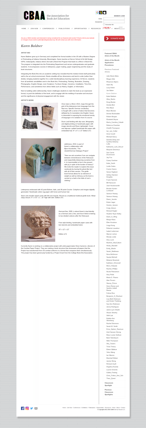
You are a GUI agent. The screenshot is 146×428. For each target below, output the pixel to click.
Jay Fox (109, 157)
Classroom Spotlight (109, 384)
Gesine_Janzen (112, 205)
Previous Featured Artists (112, 70)
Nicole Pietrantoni (112, 271)
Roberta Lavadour (113, 228)
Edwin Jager (110, 202)
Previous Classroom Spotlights (109, 392)
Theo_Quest (110, 378)
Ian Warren (110, 355)
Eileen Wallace (111, 349)
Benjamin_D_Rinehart (114, 296)
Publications (64, 28)
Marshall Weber (112, 358)
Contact (123, 407)
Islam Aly (109, 85)
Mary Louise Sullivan (113, 335)
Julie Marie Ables (112, 76)
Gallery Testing (111, 372)
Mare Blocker (111, 111)
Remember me (109, 24)
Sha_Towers (110, 343)
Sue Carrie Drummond (110, 154)
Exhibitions (84, 407)
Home (24, 28)
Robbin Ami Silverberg (110, 319)
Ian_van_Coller (111, 131)
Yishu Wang (110, 352)
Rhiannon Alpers (112, 82)
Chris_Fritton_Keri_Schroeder (114, 375)
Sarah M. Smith (112, 326)
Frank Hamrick (111, 180)
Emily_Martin (111, 248)
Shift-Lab (109, 315)
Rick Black (110, 108)
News (107, 28)
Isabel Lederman (112, 231)
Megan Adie (110, 79)
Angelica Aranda (112, 367)
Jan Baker (110, 90)
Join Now (34, 28)
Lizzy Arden (110, 88)
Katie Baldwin (111, 96)
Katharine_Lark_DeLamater (114, 147)
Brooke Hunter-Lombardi (111, 190)
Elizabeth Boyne (112, 119)
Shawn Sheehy (111, 313)
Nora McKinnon (112, 254)
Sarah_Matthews (112, 251)
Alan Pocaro (110, 280)
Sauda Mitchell (111, 257)
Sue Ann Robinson (113, 304)
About (116, 28)
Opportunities (80, 28)
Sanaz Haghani (111, 172)
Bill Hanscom (111, 183)
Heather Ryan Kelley (113, 214)
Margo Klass (110, 219)
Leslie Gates (110, 166)
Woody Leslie (111, 237)
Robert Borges (111, 116)
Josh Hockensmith (113, 185)
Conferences (48, 28)
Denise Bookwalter (113, 113)
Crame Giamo (111, 169)
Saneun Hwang (111, 193)
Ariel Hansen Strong (113, 332)
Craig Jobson (111, 208)
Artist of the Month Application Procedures (112, 62)
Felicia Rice (110, 293)
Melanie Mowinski (112, 260)
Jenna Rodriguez (112, 307)
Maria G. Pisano (112, 277)
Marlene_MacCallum (113, 243)
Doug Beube (110, 102)
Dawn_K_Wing (111, 217)
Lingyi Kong (110, 225)
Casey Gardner (111, 160)
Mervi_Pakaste (111, 266)
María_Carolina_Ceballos (114, 122)
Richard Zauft (111, 364)
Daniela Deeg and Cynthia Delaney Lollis (112, 142)
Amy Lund (110, 240)
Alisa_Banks (110, 99)
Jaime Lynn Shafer (113, 310)
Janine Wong (111, 361)
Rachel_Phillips (111, 269)
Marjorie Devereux (113, 149)
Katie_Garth (110, 163)
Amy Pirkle (110, 274)
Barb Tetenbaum (112, 338)
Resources (96, 28)
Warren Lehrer (111, 234)
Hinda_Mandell (111, 246)
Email (100, 18)
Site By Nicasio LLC (119, 409)
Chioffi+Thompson (113, 128)
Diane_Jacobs (111, 199)
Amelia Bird (110, 105)
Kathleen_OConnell (113, 263)
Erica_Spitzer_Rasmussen (114, 329)
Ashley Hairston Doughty (112, 176)
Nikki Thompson (112, 341)
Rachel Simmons (112, 323)
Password (98, 22)
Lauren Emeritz (111, 370)
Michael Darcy (111, 137)
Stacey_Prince (111, 283)
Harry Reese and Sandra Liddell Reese (112, 288)
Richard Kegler (111, 211)
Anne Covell (110, 134)
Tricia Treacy (111, 346)
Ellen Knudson (111, 222)
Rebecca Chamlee (113, 125)
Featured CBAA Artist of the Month (112, 55)
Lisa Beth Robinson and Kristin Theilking (113, 300)
